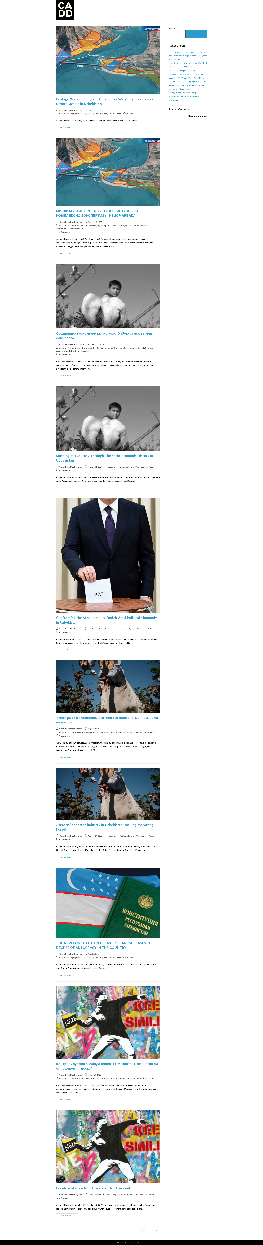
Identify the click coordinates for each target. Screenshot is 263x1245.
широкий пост (75, 228)
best (61, 114)
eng (67, 114)
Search (172, 28)
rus (66, 225)
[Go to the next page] (156, 1230)
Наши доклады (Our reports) (98, 225)
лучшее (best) (92, 348)
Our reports (93, 114)
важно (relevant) (76, 225)
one (84, 114)
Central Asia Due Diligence (70, 110)
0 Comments (131, 114)
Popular (103, 114)
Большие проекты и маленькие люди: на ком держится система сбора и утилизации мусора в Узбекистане (188, 56)
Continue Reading (68, 126)
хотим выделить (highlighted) (139, 732)
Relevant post (115, 114)
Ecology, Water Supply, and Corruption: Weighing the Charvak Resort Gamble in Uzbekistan (185, 96)
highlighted (75, 114)
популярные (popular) (122, 225)
